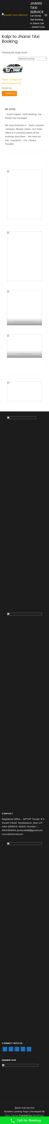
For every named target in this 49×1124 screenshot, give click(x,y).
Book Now (11, 93)
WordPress (38, 1115)
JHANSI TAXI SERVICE (37, 7)
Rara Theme (12, 1115)
